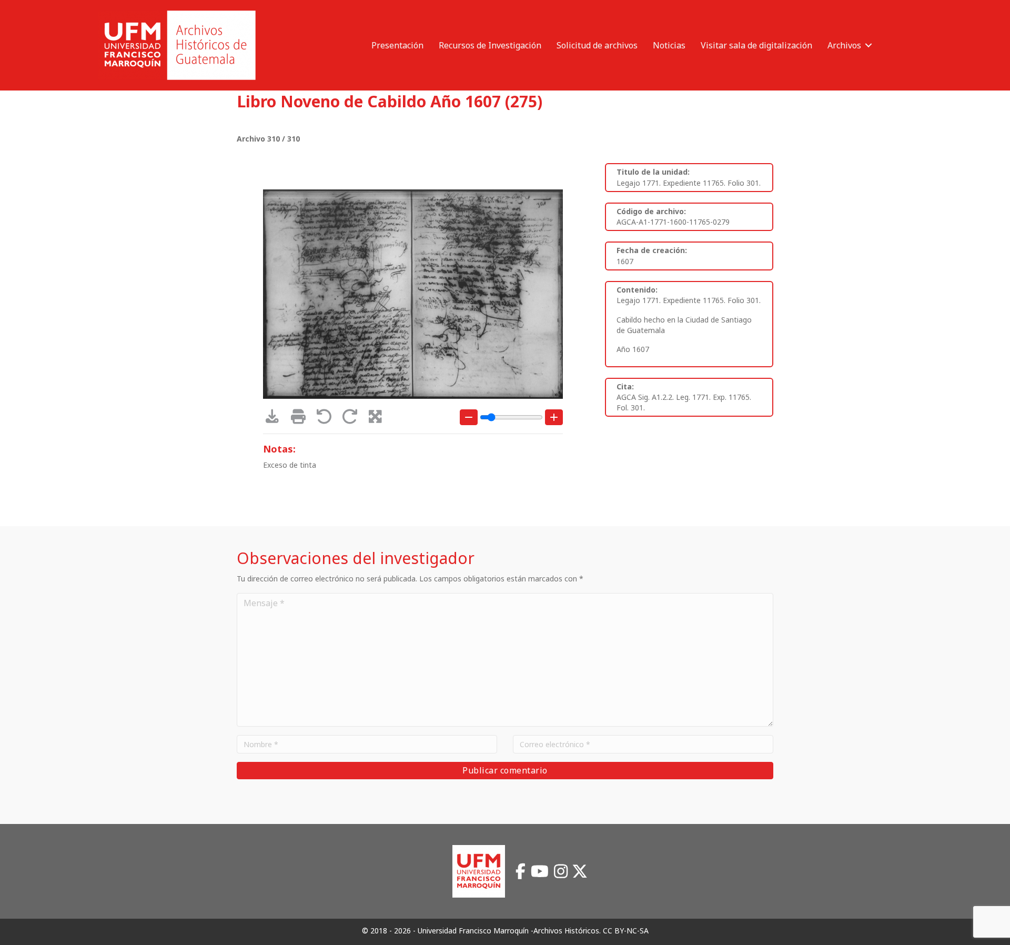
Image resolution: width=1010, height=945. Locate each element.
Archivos (844, 45)
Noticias (669, 45)
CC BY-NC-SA (626, 931)
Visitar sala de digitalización (756, 45)
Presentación (397, 45)
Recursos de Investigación (490, 45)
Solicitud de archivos (597, 45)
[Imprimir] (302, 419)
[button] (868, 45)
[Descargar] (276, 419)
